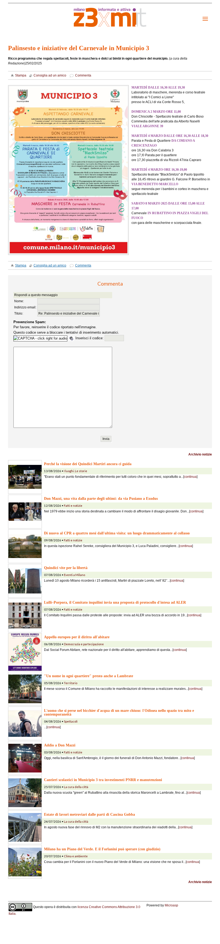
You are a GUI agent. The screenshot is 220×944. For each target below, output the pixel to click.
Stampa (20, 75)
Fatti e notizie (73, 505)
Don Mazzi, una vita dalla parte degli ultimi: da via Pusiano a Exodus (101, 498)
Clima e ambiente (76, 856)
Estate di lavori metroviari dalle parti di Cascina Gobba (89, 814)
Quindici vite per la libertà (65, 568)
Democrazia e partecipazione (84, 644)
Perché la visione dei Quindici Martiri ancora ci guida (87, 464)
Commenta (83, 75)
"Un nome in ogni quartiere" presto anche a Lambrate (88, 676)
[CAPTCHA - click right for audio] (40, 338)
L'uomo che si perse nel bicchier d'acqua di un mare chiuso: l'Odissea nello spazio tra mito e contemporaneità (119, 712)
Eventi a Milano (74, 575)
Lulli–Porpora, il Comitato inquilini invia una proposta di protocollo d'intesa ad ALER (115, 602)
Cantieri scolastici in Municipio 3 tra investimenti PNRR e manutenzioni (103, 780)
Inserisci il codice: (90, 338)
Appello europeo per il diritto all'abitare (76, 637)
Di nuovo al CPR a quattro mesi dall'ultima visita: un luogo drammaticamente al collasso (117, 533)
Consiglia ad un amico (50, 75)
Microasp (171, 905)
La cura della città (76, 787)
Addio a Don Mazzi (59, 745)
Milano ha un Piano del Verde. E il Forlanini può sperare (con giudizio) (102, 849)
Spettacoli (71, 721)
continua (190, 477)
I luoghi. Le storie (75, 471)
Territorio (70, 683)
